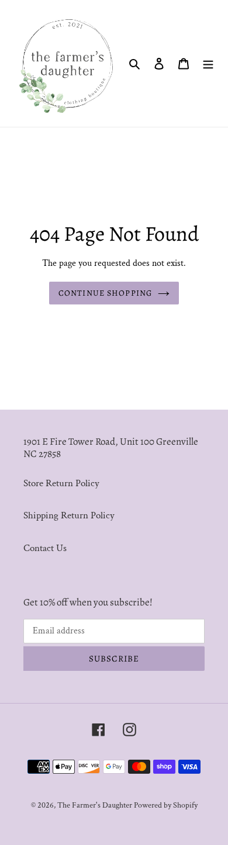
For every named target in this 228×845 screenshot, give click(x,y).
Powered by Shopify (166, 805)
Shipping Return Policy (69, 515)
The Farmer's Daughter (95, 805)
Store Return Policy (61, 483)
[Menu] (208, 63)
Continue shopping (105, 293)
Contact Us (45, 548)
